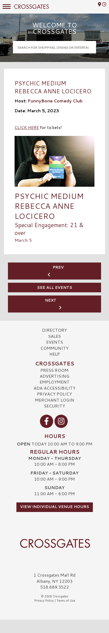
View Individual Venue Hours (54, 506)
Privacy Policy (54, 394)
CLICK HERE (27, 127)
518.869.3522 (54, 587)
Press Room (54, 370)
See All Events (54, 287)
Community (54, 348)
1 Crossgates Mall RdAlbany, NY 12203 (55, 578)
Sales (54, 336)
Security (54, 406)
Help (54, 354)
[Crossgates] (54, 543)
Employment (55, 382)
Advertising (54, 376)
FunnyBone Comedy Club (55, 101)
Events (54, 342)
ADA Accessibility (54, 388)
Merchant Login (54, 400)
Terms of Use (66, 600)
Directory (54, 330)
